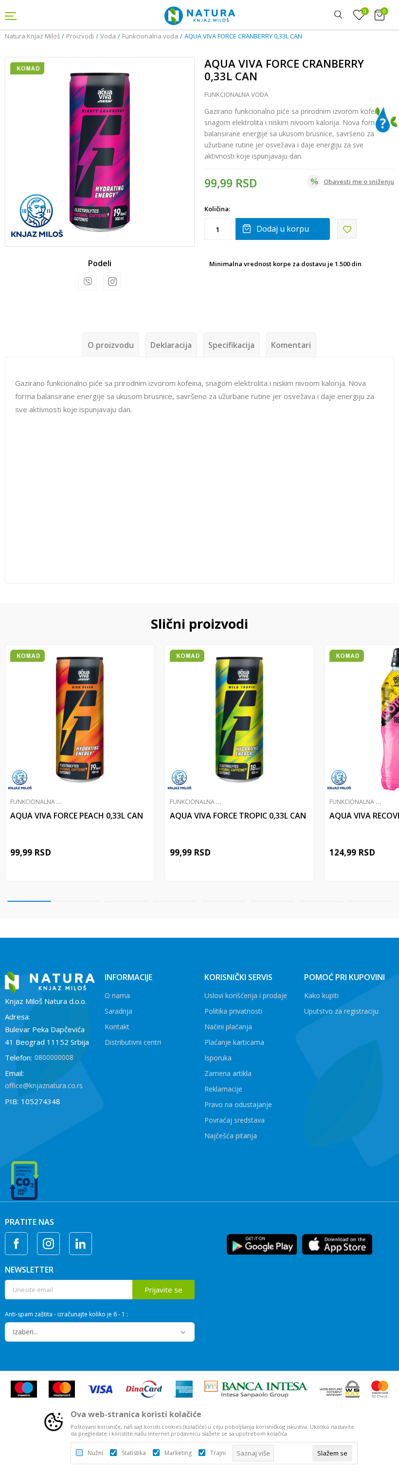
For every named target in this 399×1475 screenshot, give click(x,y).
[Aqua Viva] (37, 216)
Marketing (178, 1453)
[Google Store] (261, 1243)
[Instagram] (112, 281)
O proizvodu (111, 345)
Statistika (134, 1453)
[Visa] (100, 1388)
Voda (108, 36)
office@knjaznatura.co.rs (44, 1085)
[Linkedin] (80, 1244)
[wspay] (340, 1388)
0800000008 (54, 1057)
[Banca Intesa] (256, 1388)
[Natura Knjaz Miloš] (199, 14)
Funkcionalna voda (150, 36)
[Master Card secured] (379, 1388)
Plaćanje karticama (234, 1042)
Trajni (218, 1453)
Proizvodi (80, 36)
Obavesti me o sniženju (359, 181)
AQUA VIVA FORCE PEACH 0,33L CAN (76, 815)
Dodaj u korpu (282, 228)
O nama (117, 995)
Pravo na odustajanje (238, 1104)
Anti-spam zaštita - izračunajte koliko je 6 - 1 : (66, 1314)
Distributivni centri (133, 1042)
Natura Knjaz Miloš (32, 36)
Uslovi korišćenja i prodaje (245, 995)
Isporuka (218, 1057)
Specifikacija (231, 345)
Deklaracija (171, 345)
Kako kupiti (321, 995)
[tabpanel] (80, 762)
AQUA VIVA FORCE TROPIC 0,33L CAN (238, 815)
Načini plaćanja (228, 1026)
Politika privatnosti (233, 1011)
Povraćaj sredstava (234, 1120)
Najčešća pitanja (230, 1135)
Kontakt (117, 1026)
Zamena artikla (228, 1073)
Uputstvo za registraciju (341, 1011)
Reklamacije (223, 1088)
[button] (347, 228)
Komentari (291, 345)
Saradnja (118, 1011)
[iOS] (337, 1243)
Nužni (95, 1453)
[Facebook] (16, 1244)
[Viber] (87, 281)
